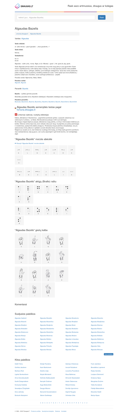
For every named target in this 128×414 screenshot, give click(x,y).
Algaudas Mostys (20, 336)
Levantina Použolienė (72, 371)
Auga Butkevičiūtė (45, 385)
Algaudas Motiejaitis (46, 343)
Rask (102, 17)
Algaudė (17, 83)
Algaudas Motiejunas (97, 343)
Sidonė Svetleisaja (46, 395)
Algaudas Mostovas (46, 336)
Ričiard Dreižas (70, 385)
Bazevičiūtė (73, 102)
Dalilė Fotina (19, 364)
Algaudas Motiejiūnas (72, 343)
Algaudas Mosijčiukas (97, 322)
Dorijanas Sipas (96, 378)
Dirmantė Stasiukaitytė (73, 378)
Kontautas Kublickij (21, 385)
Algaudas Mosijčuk (21, 325)
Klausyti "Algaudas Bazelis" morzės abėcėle (30, 143)
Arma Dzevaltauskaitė (22, 378)
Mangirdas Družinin (97, 381)
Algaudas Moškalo (96, 336)
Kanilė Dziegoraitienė (21, 381)
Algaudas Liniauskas (72, 339)
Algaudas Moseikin (46, 318)
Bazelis (25, 88)
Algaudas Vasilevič (20, 318)
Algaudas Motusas (97, 350)
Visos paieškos (108, 354)
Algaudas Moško (20, 339)
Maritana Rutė (19, 371)
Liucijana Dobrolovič (97, 374)
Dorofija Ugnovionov (72, 388)
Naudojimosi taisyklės (48, 411)
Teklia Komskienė (96, 385)
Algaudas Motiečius (21, 343)
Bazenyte (18, 102)
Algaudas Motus (71, 350)
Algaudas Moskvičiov (46, 332)
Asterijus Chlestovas (72, 364)
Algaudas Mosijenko (46, 325)
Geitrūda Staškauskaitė (47, 378)
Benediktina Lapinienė (98, 367)
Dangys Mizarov (45, 388)
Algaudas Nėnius (20, 346)
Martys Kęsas (95, 395)
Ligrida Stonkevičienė (21, 374)
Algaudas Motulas (45, 350)
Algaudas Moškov (45, 339)
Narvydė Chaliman (46, 381)
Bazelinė (45, 102)
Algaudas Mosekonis (72, 318)
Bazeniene (25, 102)
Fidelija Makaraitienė (97, 388)
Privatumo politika (36, 411)
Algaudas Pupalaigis (72, 346)
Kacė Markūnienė (45, 367)
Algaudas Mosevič (20, 322)
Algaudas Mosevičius (46, 322)
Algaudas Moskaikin (21, 329)
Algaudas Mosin (71, 325)
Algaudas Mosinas (96, 325)
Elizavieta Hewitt (96, 392)
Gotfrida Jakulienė (20, 367)
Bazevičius (38, 102)
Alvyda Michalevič (45, 374)
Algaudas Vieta (95, 346)
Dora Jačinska (19, 392)
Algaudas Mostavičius (98, 332)
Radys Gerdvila (96, 371)
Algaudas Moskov (96, 329)
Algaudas (25, 38)
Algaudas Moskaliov (72, 329)
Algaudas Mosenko (97, 318)
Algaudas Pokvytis (46, 346)
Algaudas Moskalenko (47, 329)
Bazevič (58, 102)
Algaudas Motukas (20, 350)
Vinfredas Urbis (70, 395)
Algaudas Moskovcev (21, 332)
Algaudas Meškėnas (97, 339)
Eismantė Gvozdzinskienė (48, 392)
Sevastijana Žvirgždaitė (22, 388)
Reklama (57, 411)
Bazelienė (51, 102)
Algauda (23, 83)
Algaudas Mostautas (72, 332)
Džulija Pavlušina (45, 364)
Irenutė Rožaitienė (71, 367)
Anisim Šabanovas (71, 381)
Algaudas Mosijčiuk (72, 322)
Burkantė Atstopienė (21, 395)
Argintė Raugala (71, 392)
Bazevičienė (65, 102)
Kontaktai (63, 411)
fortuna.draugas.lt (26, 109)
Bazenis (31, 102)
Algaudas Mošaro (71, 336)
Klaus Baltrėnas (70, 374)
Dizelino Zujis (44, 371)
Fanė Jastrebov (96, 364)
